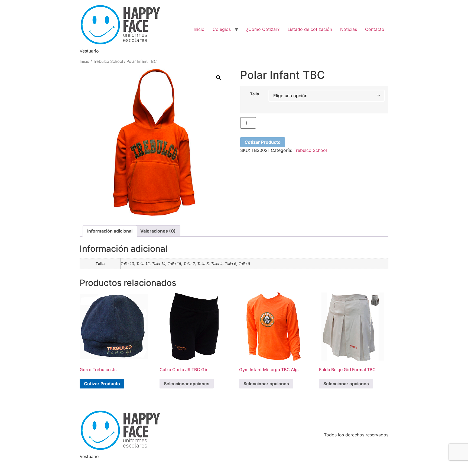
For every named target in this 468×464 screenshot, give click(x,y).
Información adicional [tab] (109, 231)
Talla (254, 94)
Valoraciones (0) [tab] (158, 231)
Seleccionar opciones (186, 383)
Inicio (199, 29)
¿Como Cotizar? (263, 29)
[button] (218, 78)
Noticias (348, 29)
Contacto (374, 29)
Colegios (222, 29)
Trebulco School (108, 61)
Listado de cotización (310, 29)
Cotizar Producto (263, 142)
